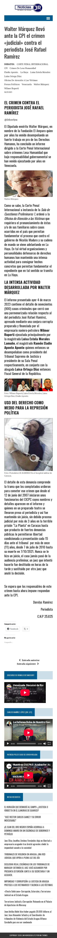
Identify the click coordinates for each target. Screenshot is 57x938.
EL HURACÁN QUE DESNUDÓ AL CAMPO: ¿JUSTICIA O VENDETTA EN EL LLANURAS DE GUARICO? (26, 808)
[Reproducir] (8, 743)
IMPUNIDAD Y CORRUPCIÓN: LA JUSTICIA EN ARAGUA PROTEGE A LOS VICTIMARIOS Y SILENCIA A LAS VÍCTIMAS (28, 883)
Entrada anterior (31, 660)
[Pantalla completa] (49, 743)
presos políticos (12, 84)
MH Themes (43, 935)
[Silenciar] (44, 743)
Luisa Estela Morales (40, 72)
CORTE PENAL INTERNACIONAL (32, 64)
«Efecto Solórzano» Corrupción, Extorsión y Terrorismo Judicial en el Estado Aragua (27, 893)
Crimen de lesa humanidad (23, 68)
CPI (6, 68)
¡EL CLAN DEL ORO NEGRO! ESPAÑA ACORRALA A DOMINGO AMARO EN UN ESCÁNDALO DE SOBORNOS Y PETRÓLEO (27, 830)
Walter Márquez (41, 84)
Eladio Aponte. (11, 72)
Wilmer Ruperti (11, 88)
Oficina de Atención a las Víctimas (20, 80)
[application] (28, 732)
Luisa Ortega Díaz (12, 76)
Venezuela (27, 84)
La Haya (24, 72)
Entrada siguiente (26, 663)
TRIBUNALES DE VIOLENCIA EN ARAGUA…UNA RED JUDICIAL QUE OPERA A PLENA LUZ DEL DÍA (24, 856)
